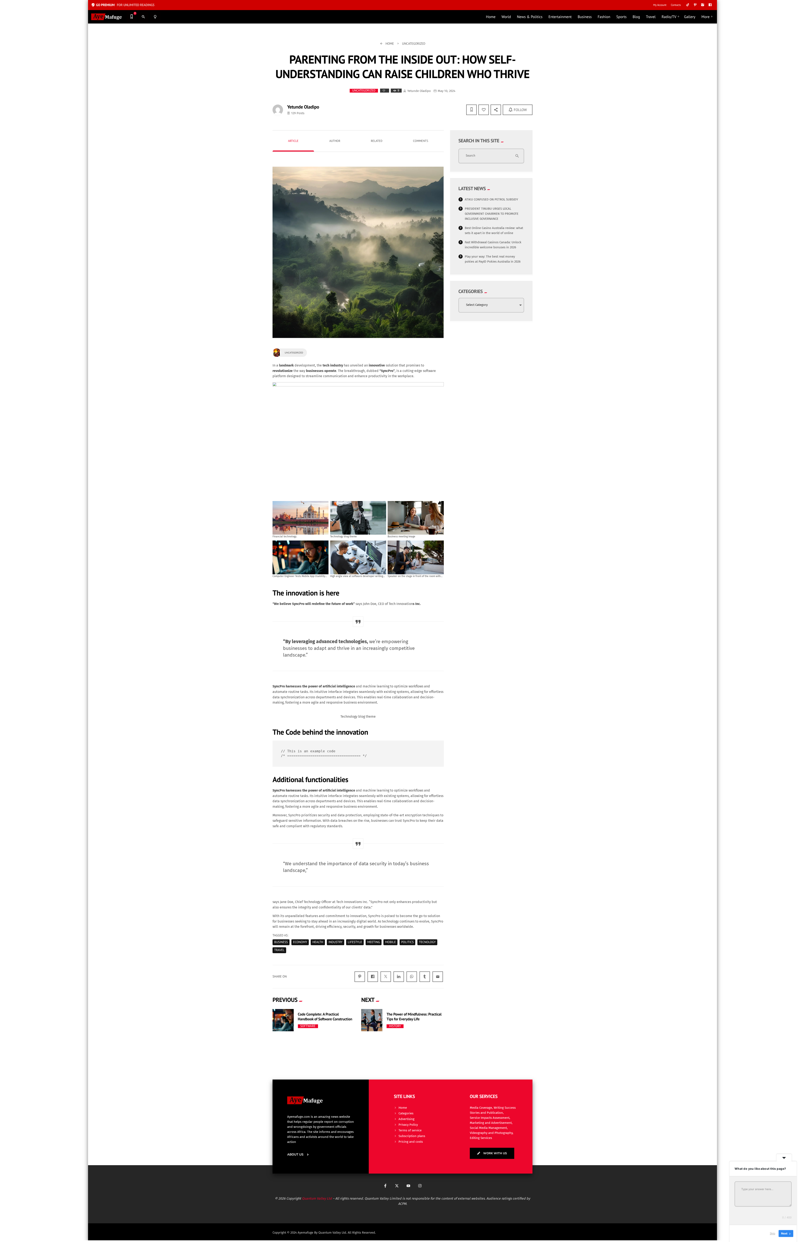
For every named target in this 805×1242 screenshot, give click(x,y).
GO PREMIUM (122, 5)
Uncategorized (363, 91)
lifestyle (355, 942)
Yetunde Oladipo (419, 91)
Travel (279, 950)
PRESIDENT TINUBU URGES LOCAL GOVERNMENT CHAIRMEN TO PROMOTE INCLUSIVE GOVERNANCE (491, 214)
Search (470, 155)
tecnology (427, 942)
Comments (420, 141)
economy (300, 942)
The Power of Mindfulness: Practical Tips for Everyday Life (414, 1016)
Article (293, 141)
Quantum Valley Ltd (317, 1198)
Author (334, 141)
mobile (390, 942)
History (395, 1026)
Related (376, 141)
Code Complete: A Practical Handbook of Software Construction (325, 1016)
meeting (373, 942)
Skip (772, 1233)
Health (317, 942)
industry (335, 942)
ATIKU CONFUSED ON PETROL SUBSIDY (491, 199)
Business (281, 942)
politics (407, 942)
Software (308, 1026)
